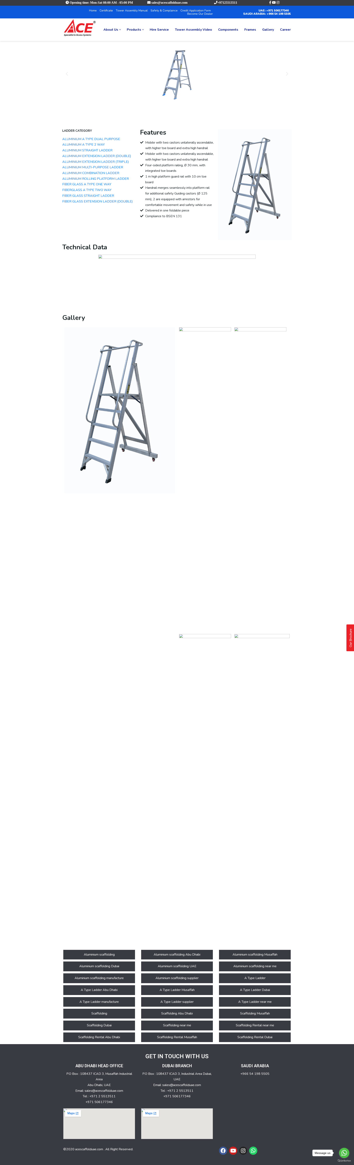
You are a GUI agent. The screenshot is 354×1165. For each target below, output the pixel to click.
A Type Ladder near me (255, 1002)
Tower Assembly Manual (132, 10)
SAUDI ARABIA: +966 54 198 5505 (267, 14)
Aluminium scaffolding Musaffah (255, 954)
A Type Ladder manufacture (99, 1002)
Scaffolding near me (177, 1025)
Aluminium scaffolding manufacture (99, 978)
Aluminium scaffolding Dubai (99, 966)
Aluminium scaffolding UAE (177, 966)
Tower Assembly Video (193, 29)
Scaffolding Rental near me (255, 1025)
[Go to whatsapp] (344, 1153)
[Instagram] (243, 1151)
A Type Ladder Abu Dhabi (99, 990)
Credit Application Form (195, 10)
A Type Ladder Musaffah (177, 990)
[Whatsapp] (253, 1151)
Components (228, 29)
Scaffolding (99, 1013)
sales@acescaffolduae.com (169, 2)
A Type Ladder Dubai (255, 990)
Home (93, 10)
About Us (110, 29)
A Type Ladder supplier (177, 1002)
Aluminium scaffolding (99, 954)
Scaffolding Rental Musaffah (177, 1037)
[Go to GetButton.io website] (344, 1160)
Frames (250, 29)
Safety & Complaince (164, 10)
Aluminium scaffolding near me (255, 966)
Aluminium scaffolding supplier (177, 978)
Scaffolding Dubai (99, 1025)
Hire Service (159, 29)
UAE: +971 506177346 (274, 10)
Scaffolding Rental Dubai (254, 1037)
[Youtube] (233, 1151)
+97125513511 (227, 2)
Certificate (106, 10)
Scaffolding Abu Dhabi (177, 1013)
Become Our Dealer (200, 14)
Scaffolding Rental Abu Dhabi (99, 1037)
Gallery (268, 29)
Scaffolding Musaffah (255, 1013)
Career (285, 29)
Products (134, 29)
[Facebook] (223, 1151)
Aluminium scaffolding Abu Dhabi (177, 954)
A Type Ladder (255, 978)
